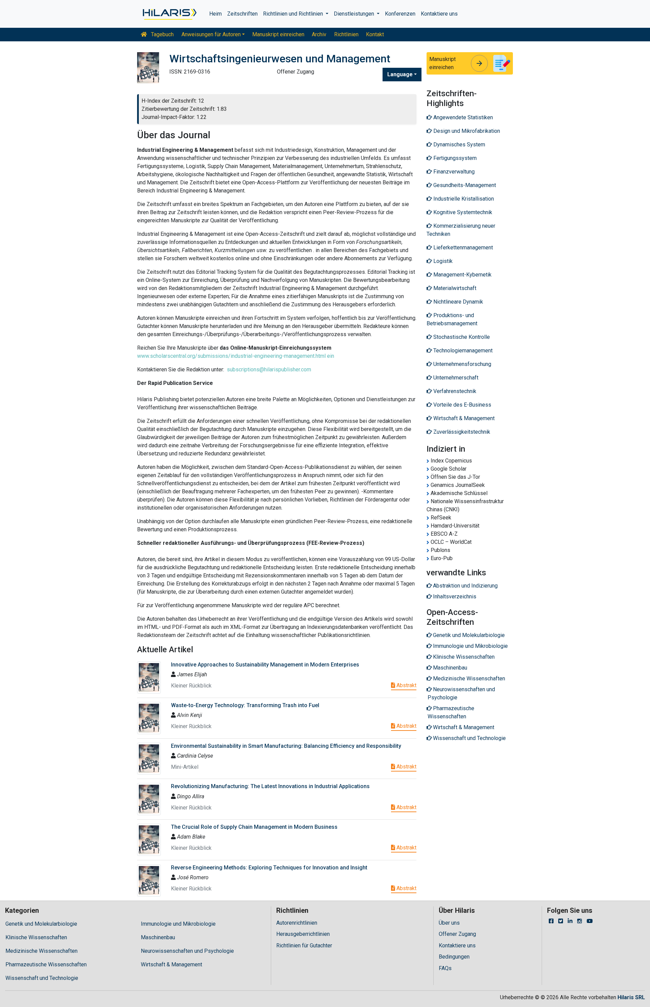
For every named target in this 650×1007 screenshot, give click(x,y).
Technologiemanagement (462, 350)
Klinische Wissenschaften (36, 937)
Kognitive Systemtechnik (462, 212)
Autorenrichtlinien (296, 923)
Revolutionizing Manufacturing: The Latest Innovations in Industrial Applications (270, 786)
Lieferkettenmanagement (462, 247)
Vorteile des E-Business (461, 405)
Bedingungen (454, 956)
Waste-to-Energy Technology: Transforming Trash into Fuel (245, 705)
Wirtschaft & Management (463, 418)
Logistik (442, 261)
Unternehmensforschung (461, 364)
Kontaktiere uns (439, 14)
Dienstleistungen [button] (354, 14)
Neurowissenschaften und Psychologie (187, 951)
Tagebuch (162, 34)
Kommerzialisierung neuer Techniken (461, 230)
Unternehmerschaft (455, 377)
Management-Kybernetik (462, 274)
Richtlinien (346, 34)
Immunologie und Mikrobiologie (178, 924)
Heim (215, 14)
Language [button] (400, 74)
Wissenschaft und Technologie (41, 978)
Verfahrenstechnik (454, 391)
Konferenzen (400, 14)
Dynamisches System (458, 144)
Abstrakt (405, 685)
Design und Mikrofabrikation (466, 131)
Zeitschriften (242, 14)
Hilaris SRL (631, 997)
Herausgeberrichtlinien (303, 934)
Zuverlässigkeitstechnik (461, 432)
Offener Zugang (457, 934)
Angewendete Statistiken (462, 117)
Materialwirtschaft (454, 288)
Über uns (449, 923)
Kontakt (375, 34)
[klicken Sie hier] (169, 13)
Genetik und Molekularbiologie (41, 924)
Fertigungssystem (454, 158)
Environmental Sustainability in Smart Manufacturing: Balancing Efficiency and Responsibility (286, 746)
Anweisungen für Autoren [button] (211, 34)
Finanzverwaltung (453, 171)
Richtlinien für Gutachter (304, 945)
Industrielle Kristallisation (463, 199)
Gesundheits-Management (464, 185)
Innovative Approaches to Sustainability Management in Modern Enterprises (265, 664)
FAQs (445, 968)
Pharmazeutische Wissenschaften (46, 964)
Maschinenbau (158, 937)
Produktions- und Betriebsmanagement (452, 319)
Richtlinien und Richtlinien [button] (293, 14)
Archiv (319, 34)
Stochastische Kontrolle (461, 337)
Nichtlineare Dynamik (457, 302)
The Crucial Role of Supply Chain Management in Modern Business (254, 827)
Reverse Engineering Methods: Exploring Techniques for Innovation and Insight (269, 867)
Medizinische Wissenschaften (41, 951)
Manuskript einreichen (278, 34)
